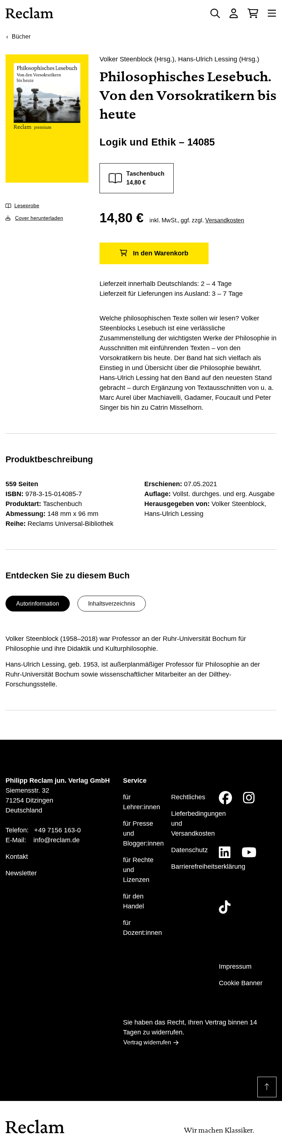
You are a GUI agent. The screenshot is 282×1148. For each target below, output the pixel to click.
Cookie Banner (241, 983)
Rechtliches (188, 797)
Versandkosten (224, 220)
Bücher (21, 36)
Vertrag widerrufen (147, 1042)
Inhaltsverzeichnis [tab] (111, 603)
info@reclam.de (56, 840)
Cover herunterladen (39, 218)
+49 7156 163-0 (57, 830)
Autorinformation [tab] (37, 603)
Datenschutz (189, 850)
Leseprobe (26, 205)
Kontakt (17, 856)
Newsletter (21, 873)
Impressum (235, 966)
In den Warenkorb (160, 253)
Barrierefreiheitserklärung (208, 866)
